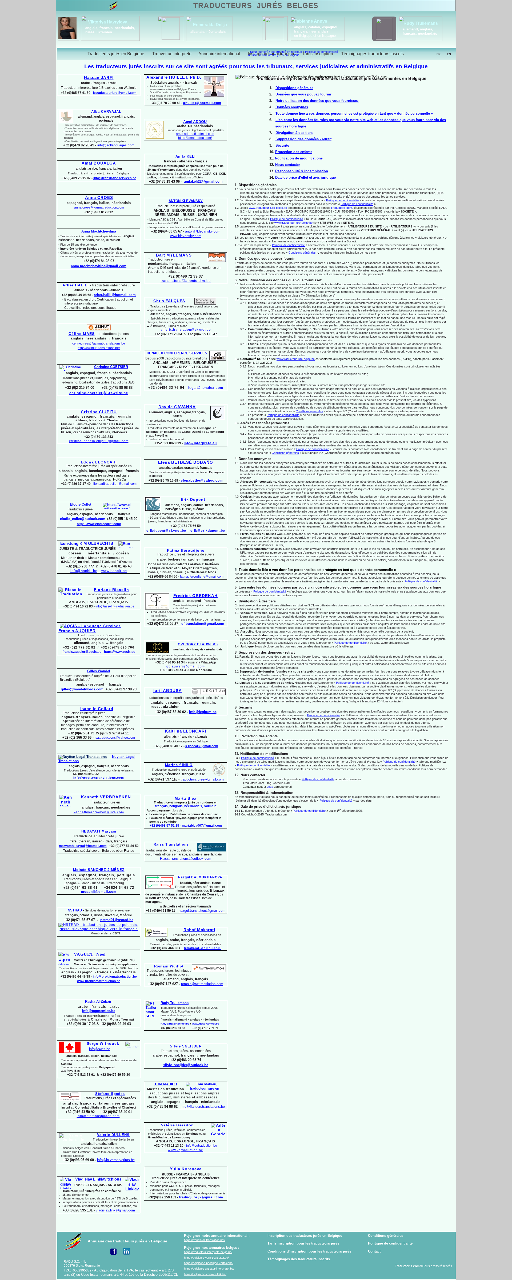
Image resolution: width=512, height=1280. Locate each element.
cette (270, 786)
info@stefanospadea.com (98, 1116)
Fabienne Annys (122, 21)
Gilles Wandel (98, 671)
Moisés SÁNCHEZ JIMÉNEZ (99, 870)
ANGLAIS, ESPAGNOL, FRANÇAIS (98, 602)
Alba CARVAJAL (106, 112)
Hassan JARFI (99, 77)
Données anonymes (291, 107)
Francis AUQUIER (77, 631)
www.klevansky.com (185, 236)
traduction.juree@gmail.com (202, 779)
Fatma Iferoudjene (186, 550)
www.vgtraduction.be (185, 1150)
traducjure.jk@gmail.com (201, 1197)
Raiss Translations (171, 844)
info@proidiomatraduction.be (115, 976)
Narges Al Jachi (419, 24)
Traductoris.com (341, 207)
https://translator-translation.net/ (204, 1240)
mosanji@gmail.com (99, 892)
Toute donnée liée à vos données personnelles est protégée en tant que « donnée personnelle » (354, 113)
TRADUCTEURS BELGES (255, 6)
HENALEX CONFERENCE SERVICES (177, 353)
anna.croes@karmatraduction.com (99, 207)
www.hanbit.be (114, 571)
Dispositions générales (294, 88)
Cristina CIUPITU (99, 412)
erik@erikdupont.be (207, 531)
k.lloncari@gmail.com (201, 746)
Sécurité (282, 145)
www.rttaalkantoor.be (205, 1023)
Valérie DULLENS (113, 1135)
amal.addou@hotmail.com (195, 134)
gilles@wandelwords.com (82, 689)
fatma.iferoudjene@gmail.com (201, 576)
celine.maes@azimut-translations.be (98, 343)
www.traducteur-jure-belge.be (268, 207)
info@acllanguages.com (115, 145)
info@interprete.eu (200, 443)
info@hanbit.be (83, 571)
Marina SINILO (179, 765)
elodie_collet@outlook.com (82, 519)
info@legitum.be (203, 712)
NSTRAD (75, 910)
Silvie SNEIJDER (186, 1046)
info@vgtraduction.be (201, 1145)
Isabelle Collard (96, 709)
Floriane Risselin (111, 589)
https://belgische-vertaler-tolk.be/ (205, 1274)
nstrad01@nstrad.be (116, 920)
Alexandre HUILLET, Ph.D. (173, 77)
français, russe (324, 34)
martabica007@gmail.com (202, 825)
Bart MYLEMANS (174, 255)
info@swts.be (99, 1049)
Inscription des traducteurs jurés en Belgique (304, 1236)
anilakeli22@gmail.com (203, 181)
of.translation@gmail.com (202, 624)
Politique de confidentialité (390, 1243)
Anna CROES (99, 197)
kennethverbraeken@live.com (99, 812)
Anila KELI (185, 156)
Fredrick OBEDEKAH (195, 596)
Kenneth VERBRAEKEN (106, 797)
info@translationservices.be (114, 178)
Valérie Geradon (177, 1125)
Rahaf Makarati (199, 930)
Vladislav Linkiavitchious (98, 1179)
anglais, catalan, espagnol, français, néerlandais (128, 29)
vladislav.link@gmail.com (115, 1210)
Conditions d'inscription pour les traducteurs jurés (309, 1251)
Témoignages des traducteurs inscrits (298, 1259)
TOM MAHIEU (165, 1084)
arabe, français (415, 32)
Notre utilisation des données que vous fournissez (317, 101)
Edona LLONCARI (99, 462)
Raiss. (185, 859)
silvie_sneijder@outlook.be (185, 1065)
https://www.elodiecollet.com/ (99, 524)
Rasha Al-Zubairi (99, 1001)
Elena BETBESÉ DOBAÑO (185, 462)
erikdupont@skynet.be (166, 531)
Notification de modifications (299, 158)
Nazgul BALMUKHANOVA (200, 877)
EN (449, 54)
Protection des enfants (293, 152)
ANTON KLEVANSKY (186, 201)
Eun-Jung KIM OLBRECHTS (86, 543)
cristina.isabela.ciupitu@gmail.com (99, 441)
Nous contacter (287, 165)
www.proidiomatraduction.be (98, 981)
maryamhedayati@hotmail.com (83, 846)
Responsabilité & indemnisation (301, 171)
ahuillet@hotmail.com (202, 103)
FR (439, 54)
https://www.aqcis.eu (119, 652)
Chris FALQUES (169, 300)
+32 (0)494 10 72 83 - (79, 606)
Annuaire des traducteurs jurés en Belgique (127, 1241)
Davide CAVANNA (177, 407)
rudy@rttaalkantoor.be (175, 1023)
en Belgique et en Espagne (126, 36)
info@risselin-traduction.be (114, 606)
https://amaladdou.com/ (195, 138)
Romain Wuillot (168, 966)
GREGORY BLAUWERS (198, 644)
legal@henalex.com (205, 388)
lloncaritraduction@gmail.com (115, 484)
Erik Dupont (193, 499)
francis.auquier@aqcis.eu (81, 652)
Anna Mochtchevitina (98, 231)
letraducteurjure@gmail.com (115, 93)
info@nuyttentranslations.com (98, 777)
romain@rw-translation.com (202, 984)
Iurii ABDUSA (167, 691)
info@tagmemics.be (98, 1011)
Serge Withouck (103, 1043)
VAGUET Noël (90, 954)
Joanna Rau (327, 23)
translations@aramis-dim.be (186, 281)
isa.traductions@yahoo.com (115, 737)
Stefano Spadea (110, 1094)
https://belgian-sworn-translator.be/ (206, 1257)
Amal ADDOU (195, 121)
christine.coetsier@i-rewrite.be (98, 393)
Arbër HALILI (75, 285)
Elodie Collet (80, 504)
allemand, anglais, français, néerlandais (231, 31)
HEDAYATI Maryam (98, 831)
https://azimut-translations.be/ (99, 348)
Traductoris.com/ (408, 1266)
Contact (374, 1251)
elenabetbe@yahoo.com (202, 480)
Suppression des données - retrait (303, 139)
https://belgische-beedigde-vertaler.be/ (208, 1263)
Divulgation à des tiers (294, 133)
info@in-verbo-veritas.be (116, 1160)
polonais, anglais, (327, 30)
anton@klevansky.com (202, 231)
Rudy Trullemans (175, 1003)
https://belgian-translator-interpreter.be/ (209, 1268)
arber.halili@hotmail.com (115, 295)
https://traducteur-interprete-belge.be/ (208, 1252)
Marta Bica (186, 798)
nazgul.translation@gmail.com (202, 911)
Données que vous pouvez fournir (303, 94)
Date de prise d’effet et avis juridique (305, 177)
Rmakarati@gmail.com (202, 948)
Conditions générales (385, 1236)
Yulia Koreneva (186, 1169)
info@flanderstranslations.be (203, 1107)
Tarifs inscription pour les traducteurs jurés (303, 1243)
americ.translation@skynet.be (186, 329)
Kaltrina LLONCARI (185, 731)
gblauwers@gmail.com (185, 666)
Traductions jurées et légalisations (111, 596)
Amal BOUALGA (99, 163)
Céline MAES (82, 333)
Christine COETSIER (111, 367)
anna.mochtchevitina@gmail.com (98, 266)
